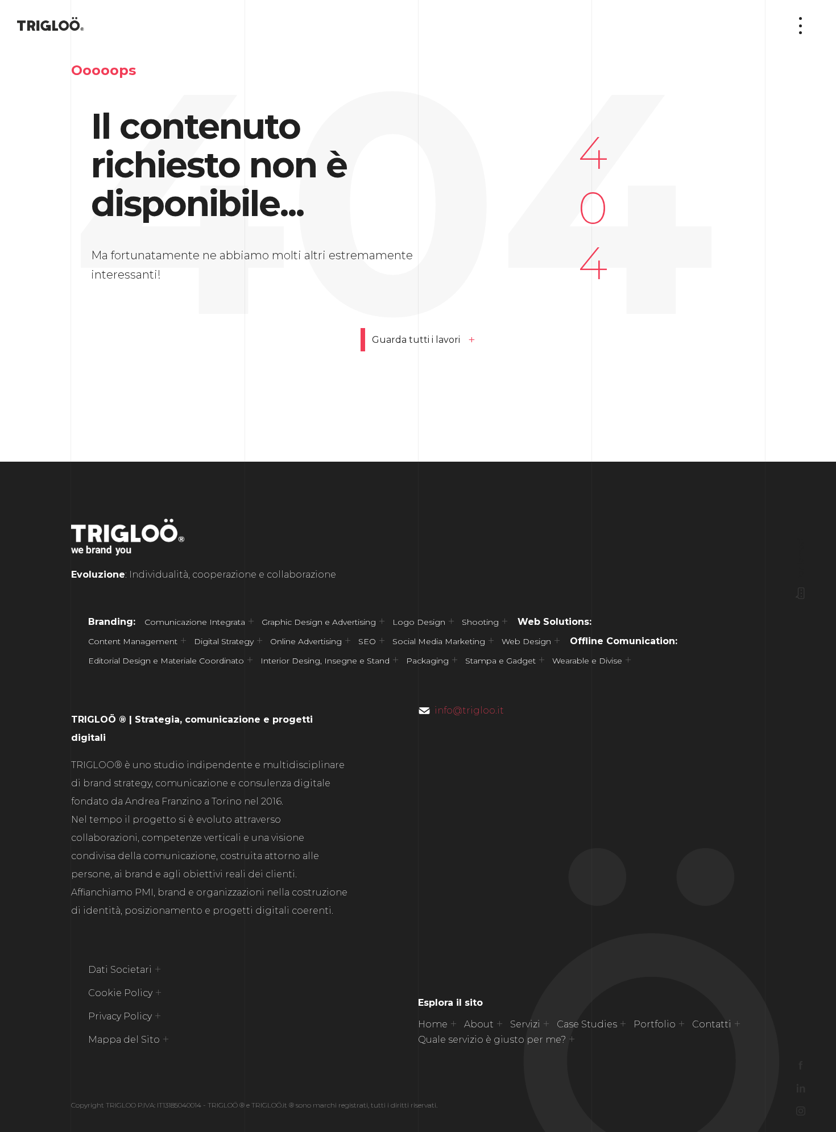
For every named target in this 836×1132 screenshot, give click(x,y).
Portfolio (655, 1024)
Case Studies (587, 1024)
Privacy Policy (120, 1016)
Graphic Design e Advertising (319, 622)
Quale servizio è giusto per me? (492, 1039)
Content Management (132, 641)
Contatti (711, 1024)
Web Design (526, 641)
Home (433, 1024)
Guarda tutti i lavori (416, 339)
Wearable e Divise (587, 661)
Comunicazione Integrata (194, 622)
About (479, 1024)
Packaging (427, 661)
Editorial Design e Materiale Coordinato (166, 661)
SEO (367, 641)
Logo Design (418, 622)
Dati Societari (120, 969)
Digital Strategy (224, 641)
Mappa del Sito (124, 1039)
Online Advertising (306, 641)
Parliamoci (801, 558)
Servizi (525, 1024)
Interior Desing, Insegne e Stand (325, 661)
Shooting (480, 622)
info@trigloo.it (469, 710)
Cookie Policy (120, 993)
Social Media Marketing (438, 641)
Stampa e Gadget (500, 661)
